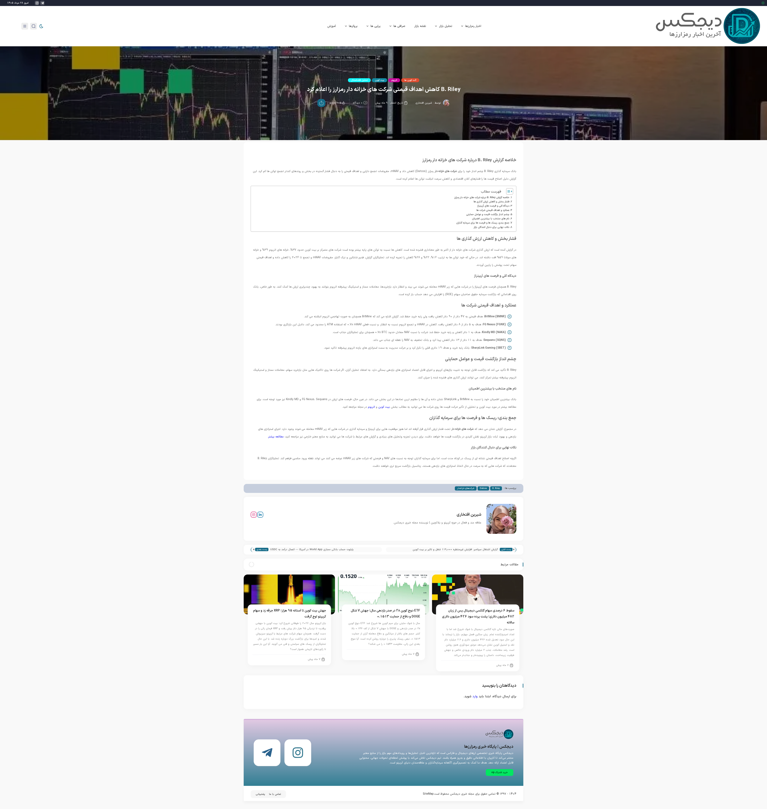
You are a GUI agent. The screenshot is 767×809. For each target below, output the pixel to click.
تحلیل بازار (445, 26)
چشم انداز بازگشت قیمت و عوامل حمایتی (487, 214)
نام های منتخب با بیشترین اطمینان (490, 219)
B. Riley (496, 488)
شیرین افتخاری (423, 103)
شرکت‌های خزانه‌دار (465, 488)
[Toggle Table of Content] (507, 191)
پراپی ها (376, 26)
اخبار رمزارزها (473, 26)
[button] (499, 772)
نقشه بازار (420, 26)
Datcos (483, 488)
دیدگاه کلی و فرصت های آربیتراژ (493, 206)
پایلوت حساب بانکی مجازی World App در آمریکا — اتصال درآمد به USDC (312, 550)
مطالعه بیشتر (276, 437)
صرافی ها (399, 26)
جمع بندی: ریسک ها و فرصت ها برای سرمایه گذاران (482, 223)
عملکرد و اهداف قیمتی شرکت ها (492, 210)
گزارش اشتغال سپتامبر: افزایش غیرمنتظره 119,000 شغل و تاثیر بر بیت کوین (455, 550)
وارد (475, 696)
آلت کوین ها (410, 80)
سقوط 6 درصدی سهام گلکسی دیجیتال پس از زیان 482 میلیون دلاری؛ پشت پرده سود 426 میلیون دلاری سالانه (478, 616)
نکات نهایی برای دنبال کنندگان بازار (491, 227)
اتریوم (394, 80)
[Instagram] (254, 515)
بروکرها (353, 26)
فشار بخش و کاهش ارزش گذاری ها (491, 202)
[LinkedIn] (260, 515)
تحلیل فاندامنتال (359, 80)
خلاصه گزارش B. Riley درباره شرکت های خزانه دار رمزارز (481, 197)
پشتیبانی (260, 794)
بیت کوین (379, 80)
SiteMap (428, 794)
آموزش (331, 26)
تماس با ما (275, 794)
